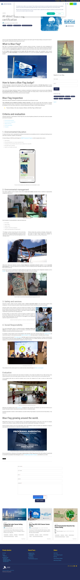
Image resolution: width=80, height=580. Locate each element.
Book (71, 3)
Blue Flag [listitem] (11, 534)
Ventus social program (39, 367)
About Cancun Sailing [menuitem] (57, 560)
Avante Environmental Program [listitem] (9, 536)
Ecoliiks (3, 271)
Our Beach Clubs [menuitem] (5, 557)
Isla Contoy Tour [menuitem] (31, 557)
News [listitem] (30, 536)
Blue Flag (4, 25)
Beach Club (67, 96)
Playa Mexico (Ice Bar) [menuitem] (6, 559)
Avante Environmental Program (27, 25)
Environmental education (9, 120)
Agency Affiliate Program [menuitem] (58, 554)
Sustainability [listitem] (6, 534)
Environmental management (10, 122)
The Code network (18, 337)
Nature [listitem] (16, 536)
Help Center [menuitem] (56, 553)
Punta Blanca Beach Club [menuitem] (7, 560)
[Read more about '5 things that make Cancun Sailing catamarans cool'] (14, 514)
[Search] (68, 4)
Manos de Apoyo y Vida (26, 335)
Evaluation (7, 126)
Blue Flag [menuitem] (55, 556)
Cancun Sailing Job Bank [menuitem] (58, 558)
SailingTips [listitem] (15, 534)
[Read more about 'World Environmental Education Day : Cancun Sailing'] (66, 515)
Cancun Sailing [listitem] (21, 534)
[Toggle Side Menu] (78, 3)
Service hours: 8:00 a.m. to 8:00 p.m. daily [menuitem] (72, 0)
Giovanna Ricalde (7, 23)
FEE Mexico (19, 407)
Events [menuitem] (3, 554)
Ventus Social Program (17, 25)
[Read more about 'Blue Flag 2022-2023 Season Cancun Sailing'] (40, 514)
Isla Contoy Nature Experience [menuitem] (33, 558)
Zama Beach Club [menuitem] (5, 561)
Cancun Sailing (9, 25)
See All (55, 101)
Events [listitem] (41, 534)
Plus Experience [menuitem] (31, 556)
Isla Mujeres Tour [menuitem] (31, 553)
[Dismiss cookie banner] (63, 4)
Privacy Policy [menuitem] (12, 570)
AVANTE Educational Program (26, 138)
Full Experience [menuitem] (31, 555)
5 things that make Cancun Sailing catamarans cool (13, 525)
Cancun (61, 98)
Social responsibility (8, 125)
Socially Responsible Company (30, 454)
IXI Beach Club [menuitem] (5, 558)
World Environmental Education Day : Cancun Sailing (65, 526)
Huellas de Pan (47, 333)
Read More (23, 538)
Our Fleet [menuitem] (4, 553)
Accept (51, 13)
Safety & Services (8, 123)
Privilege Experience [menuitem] (32, 554)
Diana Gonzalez (60, 531)
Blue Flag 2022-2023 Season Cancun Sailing (39, 525)
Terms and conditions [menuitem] (5, 570)
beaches (73, 96)
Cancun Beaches (67, 98)
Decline (59, 13)
